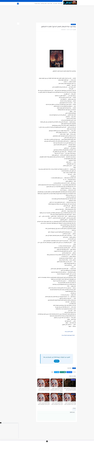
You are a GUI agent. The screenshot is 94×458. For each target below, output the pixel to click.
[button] (69, 372)
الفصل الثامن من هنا (69, 331)
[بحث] (18, 3)
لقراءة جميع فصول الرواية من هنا (68, 335)
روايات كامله (60, 3)
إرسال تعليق (72, 412)
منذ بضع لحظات (73, 387)
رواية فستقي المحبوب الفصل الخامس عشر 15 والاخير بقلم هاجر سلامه (56, 390)
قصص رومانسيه (44, 3)
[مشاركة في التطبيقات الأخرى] (52, 372)
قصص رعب (55, 3)
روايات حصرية (49, 3)
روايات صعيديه (37, 3)
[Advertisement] (47, 14)
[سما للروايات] (70, 3)
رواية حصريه (73, 24)
